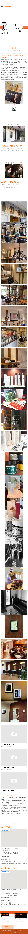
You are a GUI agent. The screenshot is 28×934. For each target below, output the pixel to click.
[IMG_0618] (14, 669)
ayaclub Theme (16, 931)
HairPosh (3, 746)
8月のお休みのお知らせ (7, 767)
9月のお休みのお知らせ (7, 744)
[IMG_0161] (14, 690)
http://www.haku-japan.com (14, 105)
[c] (14, 711)
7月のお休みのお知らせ (7, 791)
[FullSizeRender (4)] (14, 649)
